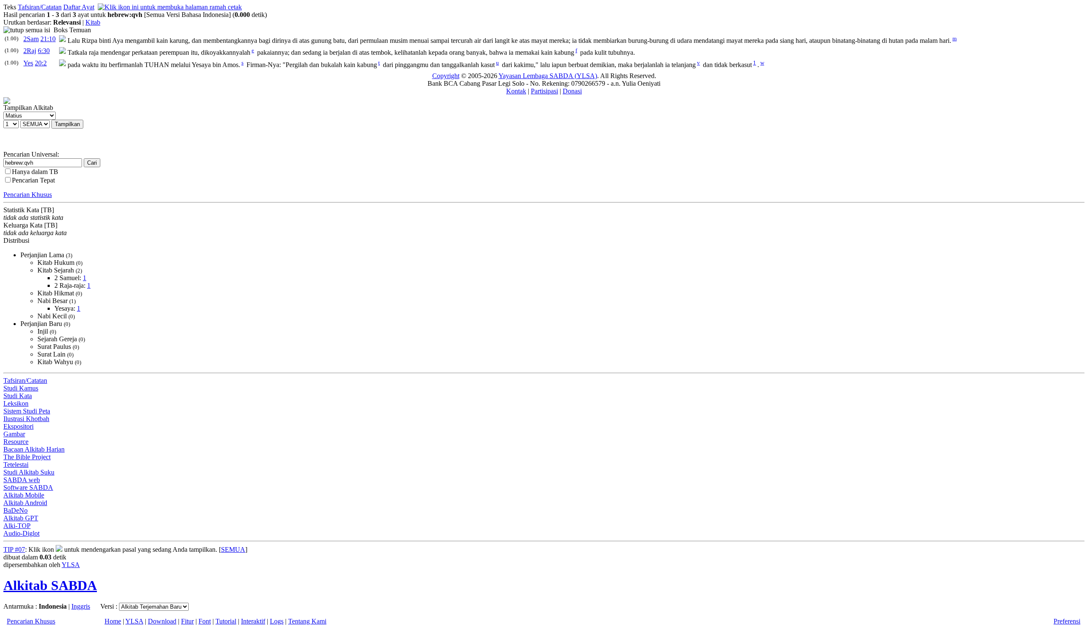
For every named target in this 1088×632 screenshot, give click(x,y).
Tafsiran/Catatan (40, 7)
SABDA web (21, 479)
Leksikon (15, 403)
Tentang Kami (307, 621)
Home (113, 621)
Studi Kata (17, 395)
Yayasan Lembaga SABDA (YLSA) (548, 75)
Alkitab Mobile (23, 495)
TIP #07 (14, 549)
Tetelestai (15, 464)
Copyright (445, 75)
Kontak (516, 91)
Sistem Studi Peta (26, 411)
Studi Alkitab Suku (28, 472)
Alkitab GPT (20, 518)
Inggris (80, 606)
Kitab (92, 22)
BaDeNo (15, 510)
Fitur (187, 621)
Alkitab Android (25, 502)
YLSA (71, 564)
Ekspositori (18, 426)
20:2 (41, 63)
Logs (276, 621)
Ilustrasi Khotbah (26, 418)
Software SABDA (28, 487)
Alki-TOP (17, 525)
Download (162, 621)
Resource (15, 441)
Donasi (572, 91)
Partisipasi (544, 91)
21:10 (48, 38)
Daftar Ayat (78, 7)
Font (204, 621)
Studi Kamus (20, 388)
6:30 (44, 50)
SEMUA (233, 549)
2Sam (31, 38)
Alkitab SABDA (50, 585)
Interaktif (253, 621)
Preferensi (1067, 621)
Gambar (14, 434)
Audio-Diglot (21, 533)
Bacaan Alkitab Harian (34, 449)
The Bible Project (27, 457)
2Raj (29, 50)
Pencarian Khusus (27, 194)
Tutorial (225, 621)
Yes (28, 63)
